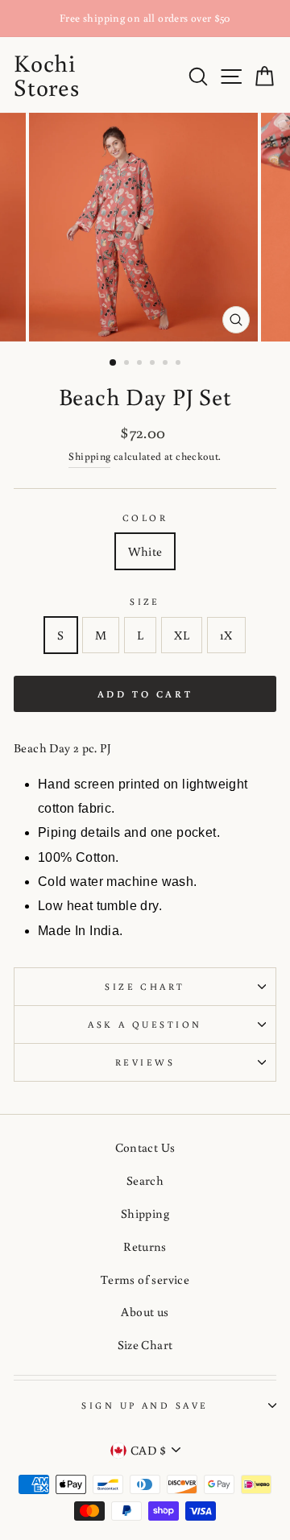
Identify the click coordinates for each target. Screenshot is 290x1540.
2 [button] (128, 364)
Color (145, 517)
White (145, 551)
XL (181, 635)
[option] (145, 18)
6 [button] (180, 364)
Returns (145, 1246)
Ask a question (144, 1024)
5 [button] (167, 364)
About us (144, 1311)
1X (226, 635)
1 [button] (114, 363)
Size (145, 601)
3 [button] (141, 364)
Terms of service (145, 1279)
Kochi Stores (47, 74)
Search (145, 1180)
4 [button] (154, 364)
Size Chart (144, 986)
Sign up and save (144, 1405)
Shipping (89, 456)
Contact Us (145, 1147)
